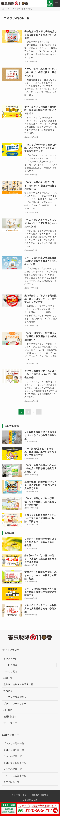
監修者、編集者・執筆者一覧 (18, 684)
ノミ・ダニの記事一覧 (14, 776)
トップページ (10, 658)
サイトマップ (10, 723)
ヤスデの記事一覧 (12, 769)
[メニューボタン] (56, 3)
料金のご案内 (10, 671)
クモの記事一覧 (11, 782)
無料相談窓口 (10, 716)
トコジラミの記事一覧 (14, 763)
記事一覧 (8, 678)
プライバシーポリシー (14, 703)
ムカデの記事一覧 (12, 756)
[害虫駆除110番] (14, 3)
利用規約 (8, 710)
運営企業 (8, 691)
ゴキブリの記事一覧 (13, 743)
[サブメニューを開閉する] (54, 665)
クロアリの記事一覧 (13, 750)
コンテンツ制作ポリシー (16, 697)
